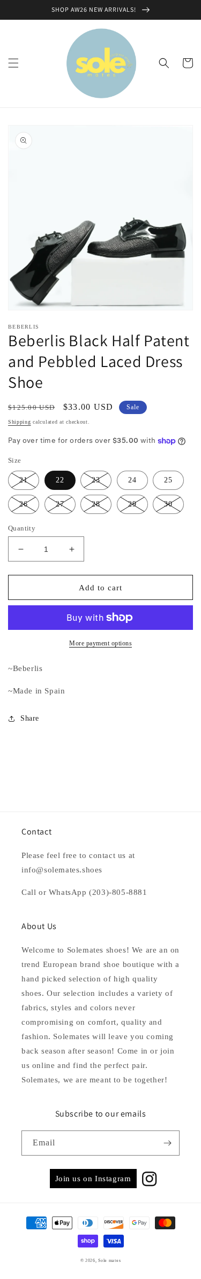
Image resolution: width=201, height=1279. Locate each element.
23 (96, 480)
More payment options (100, 643)
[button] (13, 63)
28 (96, 504)
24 (132, 480)
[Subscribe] (167, 1143)
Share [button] (29, 718)
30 (168, 504)
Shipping (19, 422)
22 (60, 480)
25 (168, 480)
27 (60, 504)
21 (23, 480)
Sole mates (109, 1260)
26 (23, 504)
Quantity (21, 528)
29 (132, 504)
